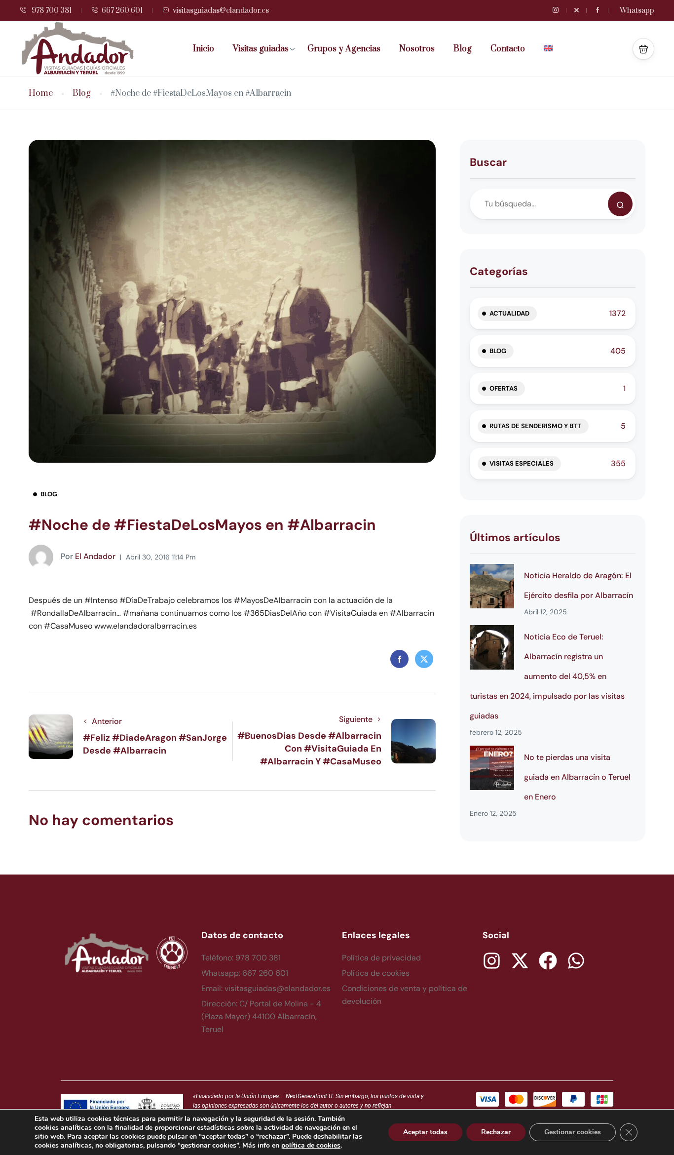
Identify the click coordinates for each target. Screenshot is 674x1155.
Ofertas (503, 388)
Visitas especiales (521, 463)
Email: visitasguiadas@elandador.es (266, 988)
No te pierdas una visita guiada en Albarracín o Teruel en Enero (577, 777)
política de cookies (310, 1145)
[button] (643, 49)
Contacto (507, 48)
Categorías (499, 271)
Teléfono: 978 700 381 (241, 958)
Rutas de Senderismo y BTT (535, 426)
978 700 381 (51, 10)
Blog (462, 48)
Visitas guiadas (261, 48)
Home (41, 93)
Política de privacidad (381, 958)
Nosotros (417, 48)
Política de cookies (376, 973)
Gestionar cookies (572, 1132)
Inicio (203, 48)
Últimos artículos (515, 537)
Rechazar (496, 1132)
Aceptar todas (425, 1132)
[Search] (620, 204)
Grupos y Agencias (343, 48)
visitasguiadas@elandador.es (221, 10)
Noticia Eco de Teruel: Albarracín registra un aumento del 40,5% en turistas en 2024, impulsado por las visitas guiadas (547, 676)
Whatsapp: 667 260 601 (244, 973)
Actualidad (509, 313)
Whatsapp (637, 10)
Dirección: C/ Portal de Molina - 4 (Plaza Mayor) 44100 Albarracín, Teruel (261, 1016)
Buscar (488, 162)
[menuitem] (551, 49)
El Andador (88, 556)
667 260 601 (122, 10)
